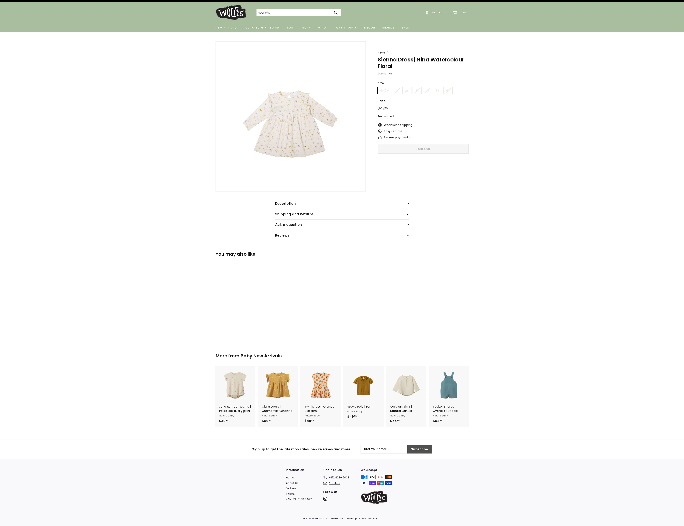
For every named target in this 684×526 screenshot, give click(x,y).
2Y (407, 91)
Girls (322, 27)
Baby (291, 27)
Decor (369, 27)
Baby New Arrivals (261, 356)
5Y (437, 91)
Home (381, 53)
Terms (290, 494)
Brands (388, 27)
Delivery (291, 488)
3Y (417, 91)
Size (381, 83)
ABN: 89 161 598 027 (299, 499)
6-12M (384, 91)
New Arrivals (227, 27)
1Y (397, 91)
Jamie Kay (385, 73)
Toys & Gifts (345, 27)
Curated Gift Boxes (262, 27)
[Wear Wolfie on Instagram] (325, 499)
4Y (427, 91)
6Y (448, 91)
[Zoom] (291, 116)
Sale (405, 27)
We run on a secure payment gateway (354, 518)
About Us (292, 483)
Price (382, 101)
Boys (306, 27)
